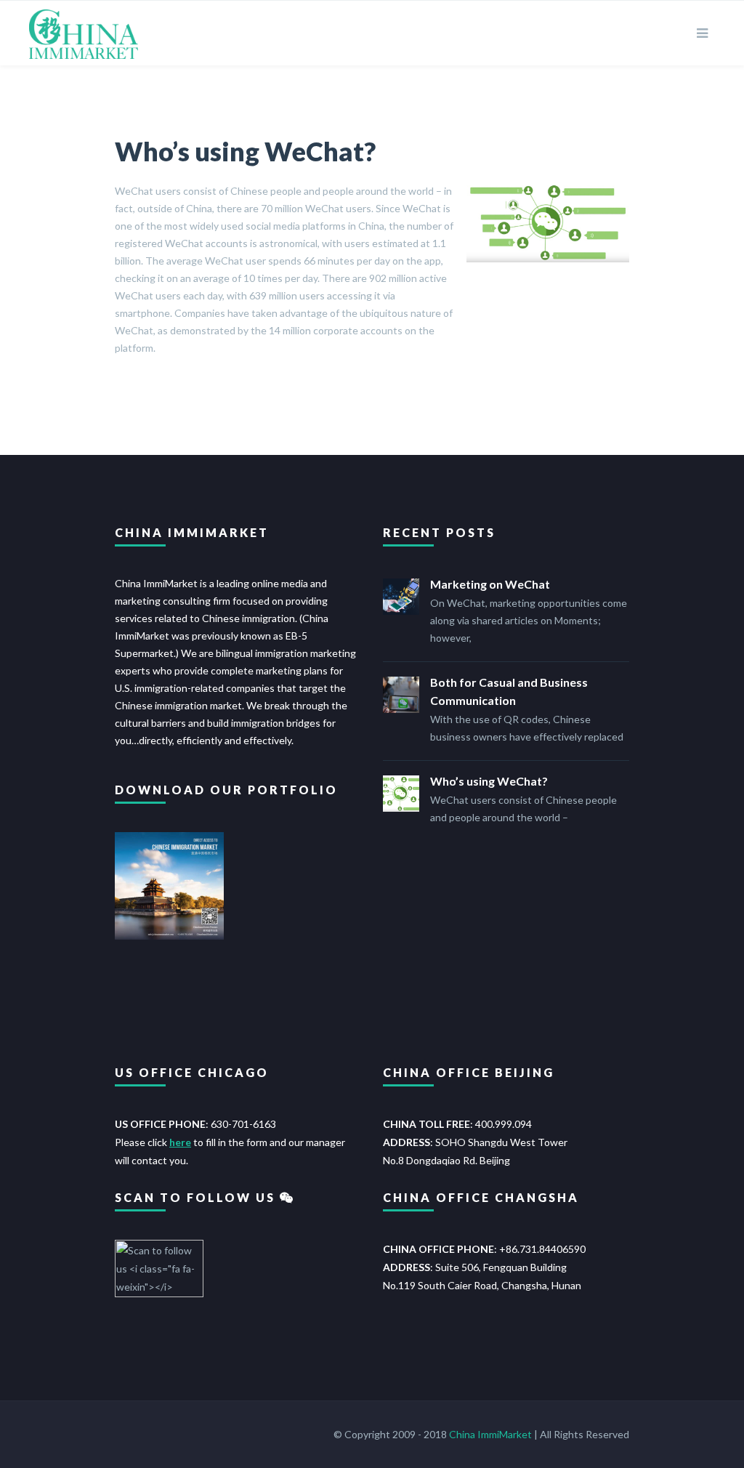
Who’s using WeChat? (245, 151)
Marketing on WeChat (490, 584)
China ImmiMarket (490, 1434)
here (180, 1142)
